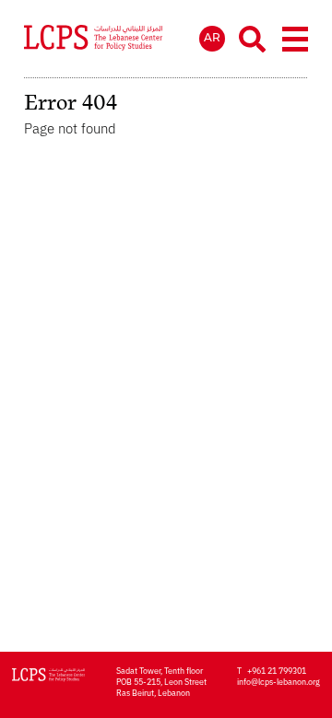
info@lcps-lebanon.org (278, 681)
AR (212, 37)
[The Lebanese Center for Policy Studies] (93, 39)
